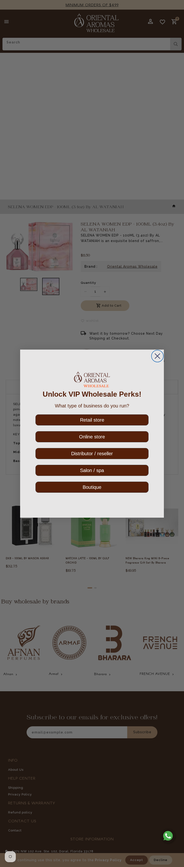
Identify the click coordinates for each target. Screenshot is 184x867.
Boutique (92, 487)
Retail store (92, 420)
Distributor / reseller (92, 453)
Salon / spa (92, 470)
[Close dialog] (157, 356)
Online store (92, 436)
